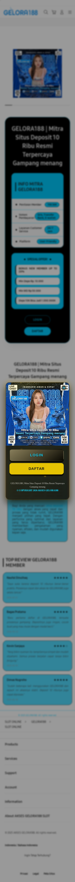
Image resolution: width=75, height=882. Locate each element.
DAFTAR (37, 469)
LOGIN (36, 455)
